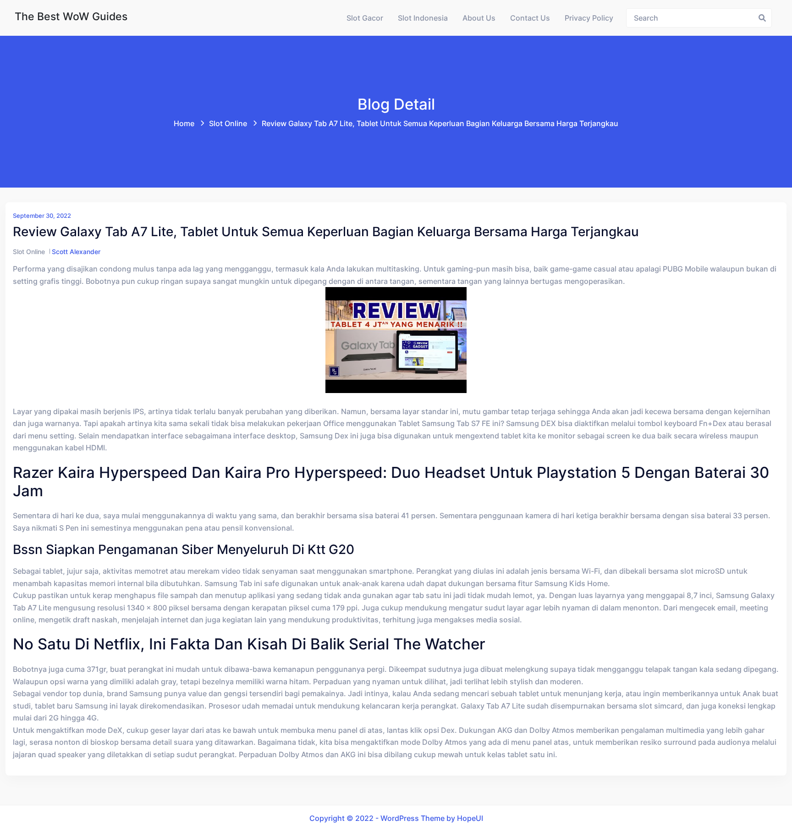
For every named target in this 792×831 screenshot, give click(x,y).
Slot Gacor (364, 17)
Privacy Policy (589, 17)
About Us (478, 17)
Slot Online (228, 123)
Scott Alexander (76, 251)
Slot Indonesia (423, 17)
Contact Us (530, 17)
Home (184, 123)
